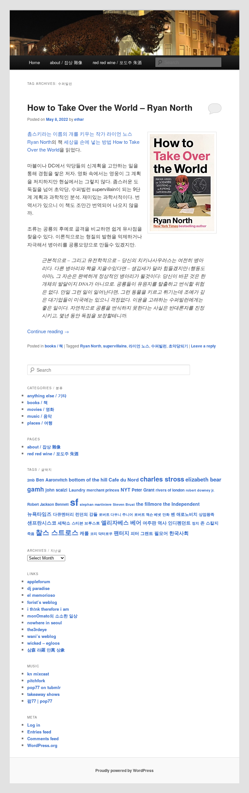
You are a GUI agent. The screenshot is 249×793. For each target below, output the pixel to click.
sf (74, 502)
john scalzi (56, 490)
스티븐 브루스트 (86, 523)
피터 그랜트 (142, 533)
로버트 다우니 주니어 (116, 514)
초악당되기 (178, 346)
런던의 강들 (86, 514)
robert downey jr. (200, 490)
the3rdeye (37, 629)
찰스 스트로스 (57, 532)
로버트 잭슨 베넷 (147, 514)
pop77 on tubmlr (44, 687)
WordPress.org (42, 745)
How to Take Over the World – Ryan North (110, 107)
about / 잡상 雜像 (66, 62)
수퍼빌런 (159, 346)
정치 (195, 523)
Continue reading (48, 331)
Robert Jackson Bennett (48, 504)
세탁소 (64, 523)
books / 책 (54, 346)
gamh (35, 489)
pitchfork (36, 680)
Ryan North (90, 346)
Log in (33, 725)
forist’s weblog (42, 602)
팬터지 (121, 533)
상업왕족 (206, 514)
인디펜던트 (179, 522)
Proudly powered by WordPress (124, 770)
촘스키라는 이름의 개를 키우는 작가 (66, 133)
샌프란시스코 (41, 522)
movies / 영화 (40, 409)
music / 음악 (39, 416)
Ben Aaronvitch (51, 480)
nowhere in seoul (44, 622)
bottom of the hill (88, 479)
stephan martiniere (96, 504)
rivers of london (170, 490)
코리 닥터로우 (101, 533)
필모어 (161, 533)
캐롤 (84, 533)
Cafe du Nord (124, 479)
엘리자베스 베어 (121, 522)
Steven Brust (124, 504)
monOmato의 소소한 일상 (52, 616)
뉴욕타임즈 (39, 513)
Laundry (77, 490)
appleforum (38, 581)
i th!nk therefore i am (48, 609)
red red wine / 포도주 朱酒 (117, 62)
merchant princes (103, 490)
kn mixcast (38, 674)
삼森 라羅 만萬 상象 (46, 650)
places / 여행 (40, 423)
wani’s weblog (41, 636)
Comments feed (43, 738)
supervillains (115, 346)
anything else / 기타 (46, 395)
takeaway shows (43, 694)
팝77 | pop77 (39, 701)
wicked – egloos (43, 643)
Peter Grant (143, 490)
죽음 (30, 533)
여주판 (149, 523)
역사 (162, 522)
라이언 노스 (139, 346)
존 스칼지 (209, 523)
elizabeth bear (203, 479)
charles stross (162, 478)
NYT (125, 489)
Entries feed (39, 732)
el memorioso (41, 595)
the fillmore (149, 504)
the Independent (181, 504)
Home (34, 62)
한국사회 (179, 533)
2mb (31, 479)
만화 (166, 514)
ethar (79, 119)
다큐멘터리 (63, 514)
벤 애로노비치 (184, 514)
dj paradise (38, 588)
